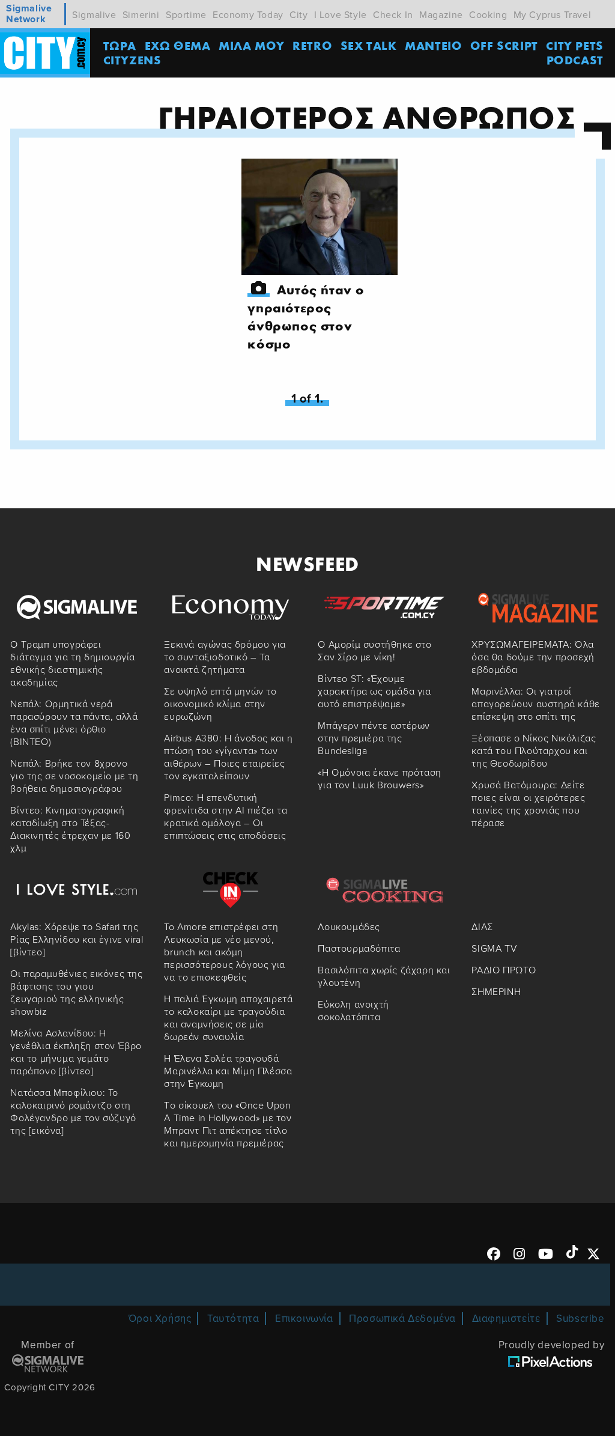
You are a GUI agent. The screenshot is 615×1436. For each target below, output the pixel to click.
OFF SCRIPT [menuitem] (504, 45)
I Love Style (340, 15)
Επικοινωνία (304, 1318)
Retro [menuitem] (312, 45)
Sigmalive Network (29, 14)
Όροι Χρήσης (160, 1318)
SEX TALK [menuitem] (369, 45)
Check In (393, 15)
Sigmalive (94, 15)
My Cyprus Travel (553, 15)
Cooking (488, 15)
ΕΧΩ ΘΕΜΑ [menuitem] (178, 45)
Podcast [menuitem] (575, 60)
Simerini (141, 15)
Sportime (186, 15)
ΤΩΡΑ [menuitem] (119, 45)
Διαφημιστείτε (506, 1318)
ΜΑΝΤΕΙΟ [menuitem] (433, 45)
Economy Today (248, 15)
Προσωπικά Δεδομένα (402, 1318)
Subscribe (580, 1318)
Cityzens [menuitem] (132, 60)
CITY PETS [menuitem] (574, 45)
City (298, 15)
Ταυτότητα (233, 1318)
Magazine (441, 15)
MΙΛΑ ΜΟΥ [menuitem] (252, 45)
